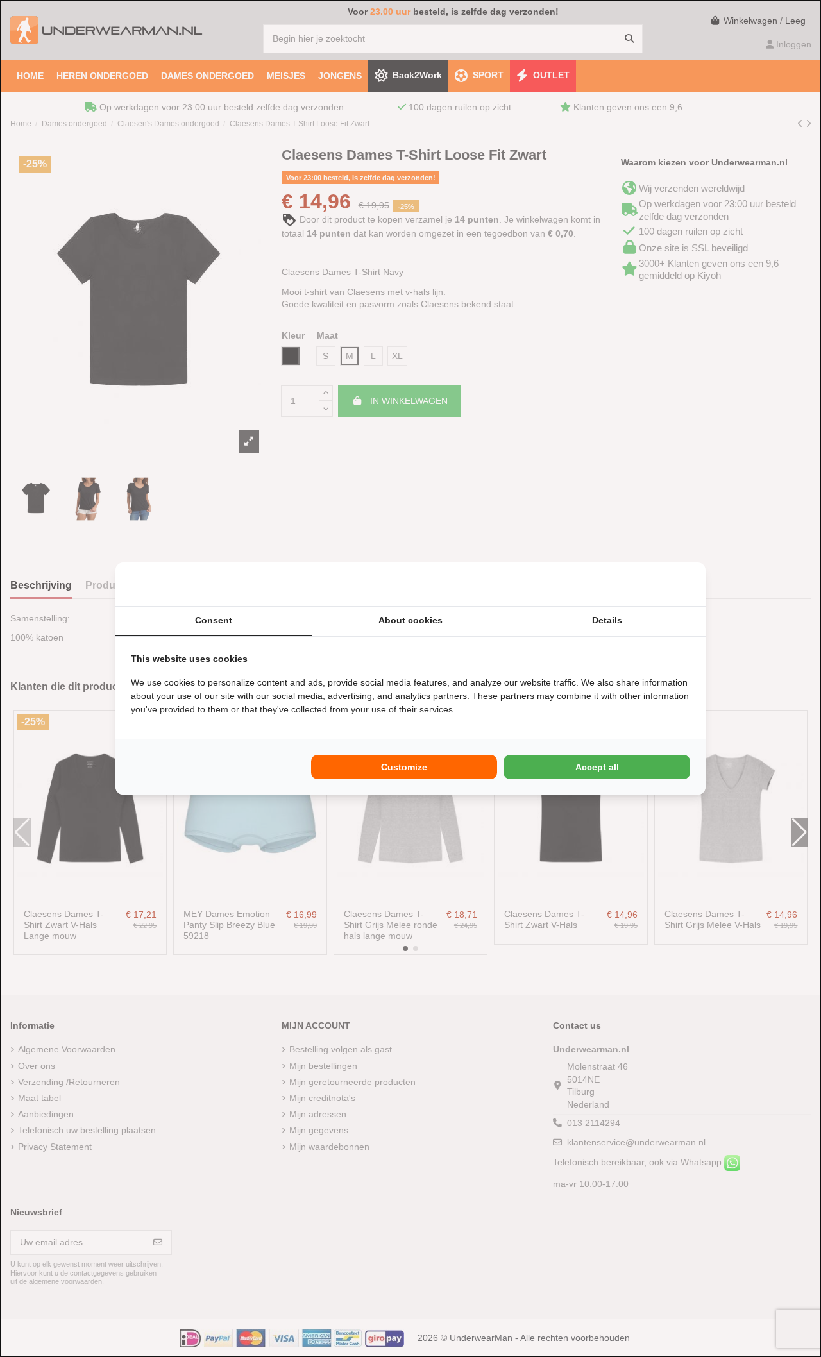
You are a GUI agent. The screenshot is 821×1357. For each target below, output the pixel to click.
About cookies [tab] (410, 620)
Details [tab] (607, 620)
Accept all (597, 767)
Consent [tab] (213, 620)
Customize (404, 767)
